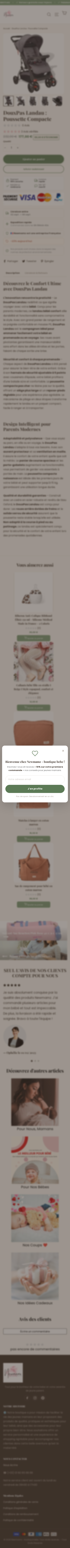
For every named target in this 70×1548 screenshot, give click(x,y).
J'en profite (35, 788)
